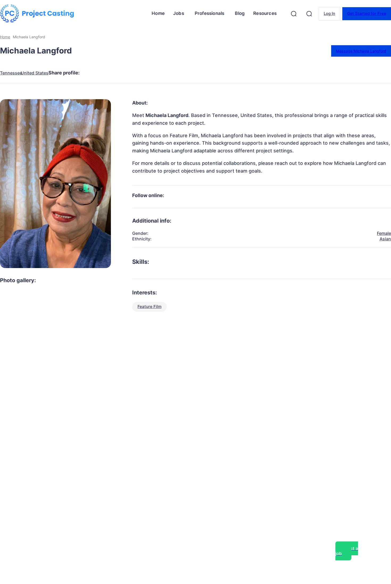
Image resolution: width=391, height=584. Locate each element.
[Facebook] (91, 73)
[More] (187, 72)
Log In (329, 13)
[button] (293, 13)
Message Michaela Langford (361, 51)
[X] (110, 73)
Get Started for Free (366, 13)
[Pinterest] (130, 73)
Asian (385, 238)
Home (5, 37)
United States (34, 73)
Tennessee (11, 73)
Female (384, 233)
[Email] (168, 73)
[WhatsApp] (149, 73)
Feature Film (149, 306)
